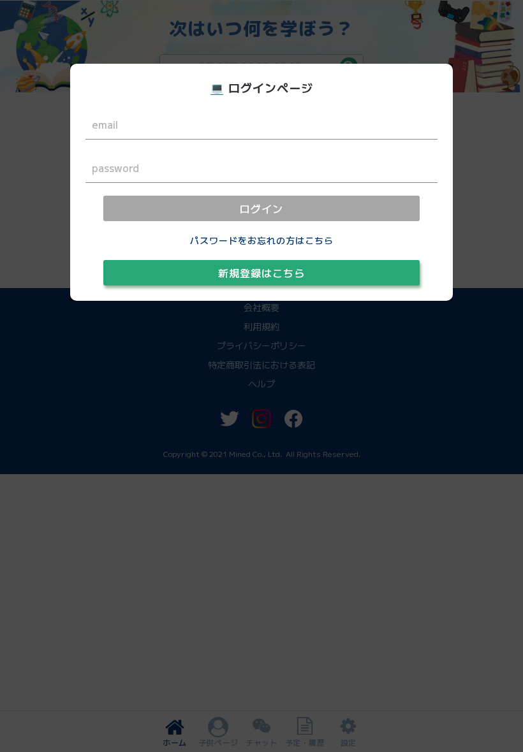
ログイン (261, 208)
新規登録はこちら (261, 272)
